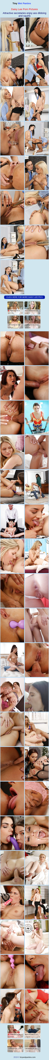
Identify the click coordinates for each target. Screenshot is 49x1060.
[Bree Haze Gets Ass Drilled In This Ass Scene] (12, 1006)
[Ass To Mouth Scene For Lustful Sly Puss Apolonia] (36, 660)
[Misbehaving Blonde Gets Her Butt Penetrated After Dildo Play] (12, 937)
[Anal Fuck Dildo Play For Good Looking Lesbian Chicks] (12, 625)
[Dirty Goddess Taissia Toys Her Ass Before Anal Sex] (36, 1006)
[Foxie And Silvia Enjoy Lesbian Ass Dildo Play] (36, 521)
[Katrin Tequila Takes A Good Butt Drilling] (36, 452)
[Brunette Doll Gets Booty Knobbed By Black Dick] (36, 590)
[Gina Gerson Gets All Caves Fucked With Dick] (12, 521)
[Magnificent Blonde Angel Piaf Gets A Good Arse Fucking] (12, 417)
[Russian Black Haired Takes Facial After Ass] (12, 660)
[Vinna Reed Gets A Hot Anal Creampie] (36, 867)
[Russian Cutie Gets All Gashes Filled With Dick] (36, 694)
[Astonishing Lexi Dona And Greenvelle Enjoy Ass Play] (12, 971)
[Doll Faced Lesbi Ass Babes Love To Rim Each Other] (36, 798)
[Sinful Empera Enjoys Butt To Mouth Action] (36, 937)
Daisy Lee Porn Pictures (24, 9)
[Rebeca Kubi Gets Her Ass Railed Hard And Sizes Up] (36, 417)
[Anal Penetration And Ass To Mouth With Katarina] (12, 729)
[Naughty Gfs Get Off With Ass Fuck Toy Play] (12, 764)
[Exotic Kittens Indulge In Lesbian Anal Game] (12, 902)
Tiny (22, 3)
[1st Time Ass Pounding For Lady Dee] (36, 348)
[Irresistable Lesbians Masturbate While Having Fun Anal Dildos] (12, 833)
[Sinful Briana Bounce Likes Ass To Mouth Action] (12, 348)
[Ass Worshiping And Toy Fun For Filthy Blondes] (12, 556)
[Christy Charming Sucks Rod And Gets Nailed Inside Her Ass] (12, 383)
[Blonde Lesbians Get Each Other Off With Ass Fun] (12, 452)
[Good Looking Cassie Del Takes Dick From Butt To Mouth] (36, 487)
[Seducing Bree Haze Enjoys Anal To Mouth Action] (36, 383)
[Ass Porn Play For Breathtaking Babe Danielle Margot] (36, 833)
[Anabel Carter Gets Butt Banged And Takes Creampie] (36, 625)
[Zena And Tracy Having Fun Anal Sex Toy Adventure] (36, 971)
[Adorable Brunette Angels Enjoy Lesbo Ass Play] (36, 764)
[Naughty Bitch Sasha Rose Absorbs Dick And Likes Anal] (12, 590)
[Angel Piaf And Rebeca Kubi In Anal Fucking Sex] (36, 556)
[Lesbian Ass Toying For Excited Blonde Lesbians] (36, 729)
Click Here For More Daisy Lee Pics (24, 297)
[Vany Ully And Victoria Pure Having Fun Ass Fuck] (12, 798)
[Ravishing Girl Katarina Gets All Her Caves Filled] (12, 867)
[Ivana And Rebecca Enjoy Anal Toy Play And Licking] (36, 902)
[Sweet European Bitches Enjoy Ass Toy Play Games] (12, 487)
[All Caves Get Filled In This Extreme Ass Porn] (12, 694)
